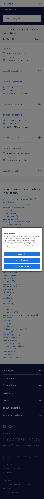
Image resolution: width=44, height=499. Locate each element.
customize (22, 254)
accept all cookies (22, 266)
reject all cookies (22, 260)
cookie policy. (11, 247)
